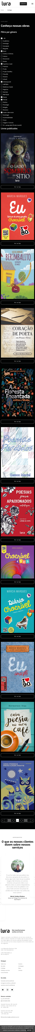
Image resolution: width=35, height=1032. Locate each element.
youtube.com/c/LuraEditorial (8, 985)
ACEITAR (29, 1030)
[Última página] (32, 820)
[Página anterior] (6, 820)
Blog (19, 968)
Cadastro (23, 3)
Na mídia (3, 966)
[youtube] (12, 990)
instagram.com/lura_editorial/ (8, 983)
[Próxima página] (29, 820)
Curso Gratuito (4, 972)
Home (2, 10)
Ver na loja (17, 187)
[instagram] (7, 990)
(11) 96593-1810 (6, 1001)
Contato (20, 970)
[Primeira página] (3, 820)
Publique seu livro (5, 970)
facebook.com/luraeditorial (7, 981)
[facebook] (3, 990)
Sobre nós (3, 964)
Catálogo (3, 968)
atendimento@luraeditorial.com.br (10, 1017)
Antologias (21, 966)
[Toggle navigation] (32, 3)
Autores (20, 964)
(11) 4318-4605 (6, 998)
